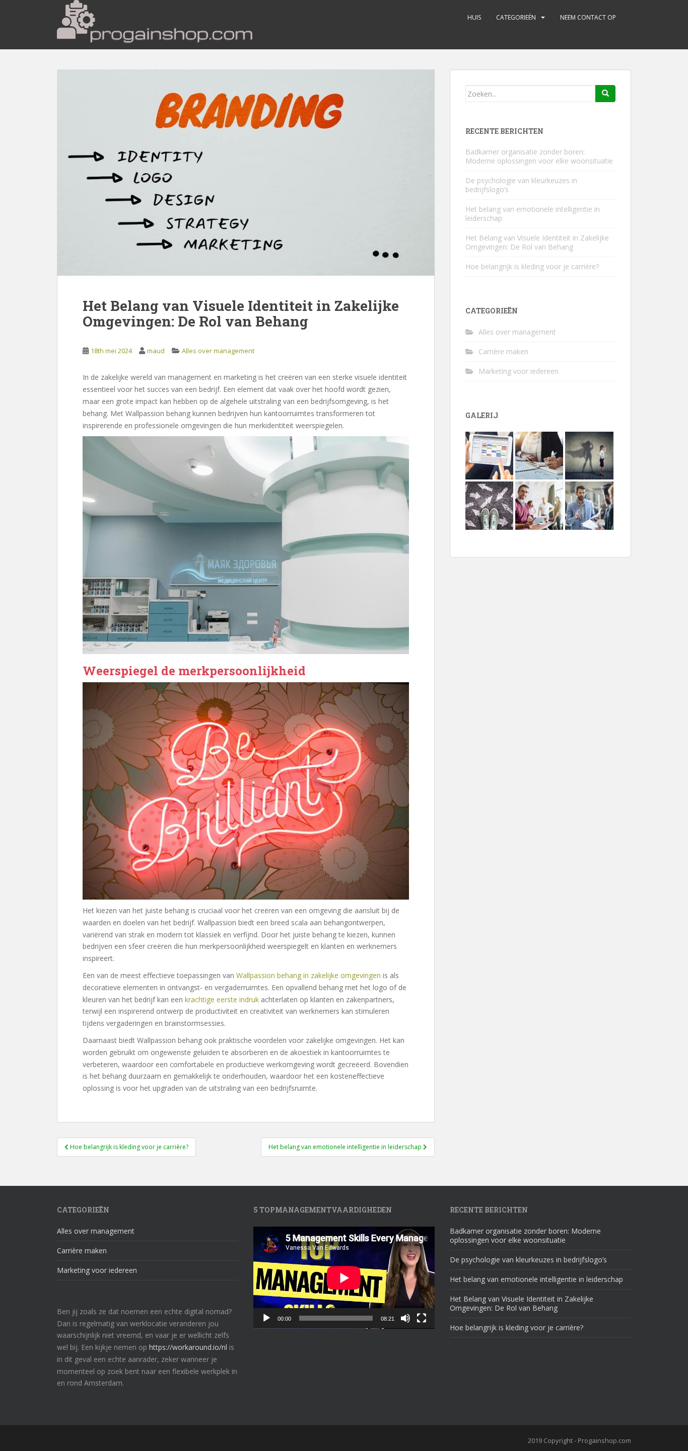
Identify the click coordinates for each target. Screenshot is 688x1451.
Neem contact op (588, 17)
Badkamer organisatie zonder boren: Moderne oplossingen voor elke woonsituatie (539, 156)
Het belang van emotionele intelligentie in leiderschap (532, 213)
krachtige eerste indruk (222, 999)
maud (156, 350)
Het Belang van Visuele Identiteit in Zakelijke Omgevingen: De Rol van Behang (537, 242)
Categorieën (516, 17)
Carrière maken (503, 351)
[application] (344, 1278)
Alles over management (218, 350)
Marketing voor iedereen (518, 371)
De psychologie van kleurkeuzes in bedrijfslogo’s (521, 185)
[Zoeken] (605, 93)
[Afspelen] (266, 1318)
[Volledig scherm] (422, 1318)
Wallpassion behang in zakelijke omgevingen (308, 975)
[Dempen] (405, 1318)
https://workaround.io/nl (188, 1347)
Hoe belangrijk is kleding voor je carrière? (532, 266)
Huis (474, 17)
